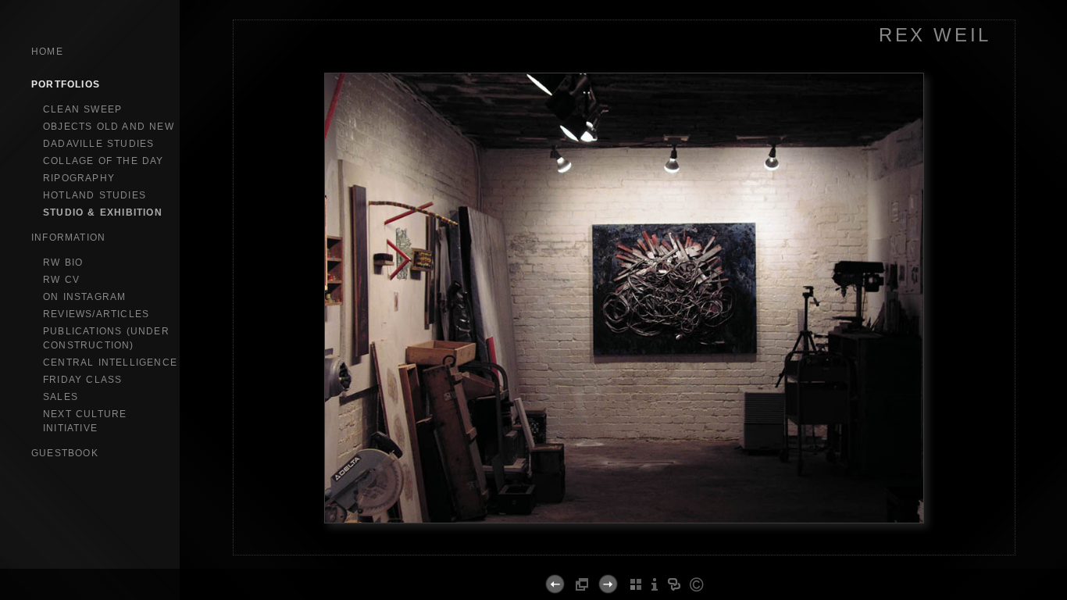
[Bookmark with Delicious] (566, 552)
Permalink (697, 542)
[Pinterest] (642, 552)
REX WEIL (935, 34)
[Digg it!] (582, 552)
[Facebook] (599, 552)
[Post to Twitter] (615, 552)
